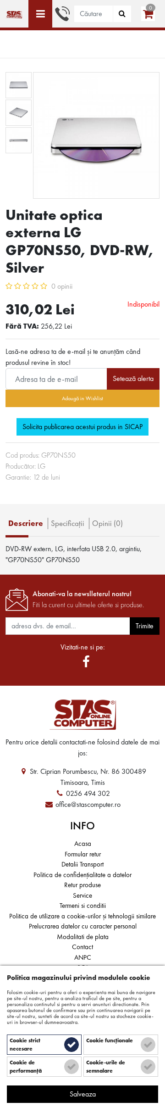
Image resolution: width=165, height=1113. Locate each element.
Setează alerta (133, 378)
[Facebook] (86, 662)
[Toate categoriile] (40, 14)
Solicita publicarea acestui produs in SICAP (82, 426)
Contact (82, 946)
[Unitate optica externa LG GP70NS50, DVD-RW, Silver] (14, 13)
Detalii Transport (82, 864)
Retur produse (82, 884)
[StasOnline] (83, 714)
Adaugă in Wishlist (82, 398)
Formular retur (83, 854)
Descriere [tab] (25, 523)
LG (41, 466)
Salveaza (83, 1094)
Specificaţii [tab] (67, 523)
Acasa (82, 843)
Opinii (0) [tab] (107, 523)
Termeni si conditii (83, 905)
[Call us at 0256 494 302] (62, 12)
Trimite (145, 626)
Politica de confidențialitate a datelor (82, 874)
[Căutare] (122, 14)
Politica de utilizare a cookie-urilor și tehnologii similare (82, 916)
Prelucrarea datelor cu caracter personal (83, 926)
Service (82, 895)
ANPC (82, 957)
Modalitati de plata (83, 936)
